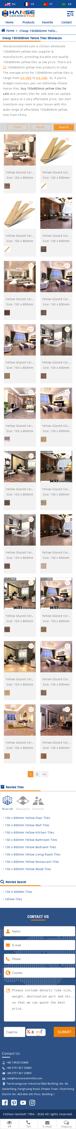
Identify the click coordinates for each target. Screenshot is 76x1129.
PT (51, 4)
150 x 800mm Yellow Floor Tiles (27, 818)
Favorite (47, 22)
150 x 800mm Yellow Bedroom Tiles (30, 847)
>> (44, 774)
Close (17, 127)
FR (33, 4)
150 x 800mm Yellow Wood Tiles (28, 869)
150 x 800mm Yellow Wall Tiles (27, 825)
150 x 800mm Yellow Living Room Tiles (33, 854)
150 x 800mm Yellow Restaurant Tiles (32, 862)
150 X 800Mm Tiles (18, 892)
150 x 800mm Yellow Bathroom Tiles (31, 840)
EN (14, 4)
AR (69, 4)
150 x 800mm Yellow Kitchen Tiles (29, 832)
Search (64, 127)
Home (9, 22)
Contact (66, 22)
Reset (41, 127)
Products (28, 22)
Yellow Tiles (13, 899)
